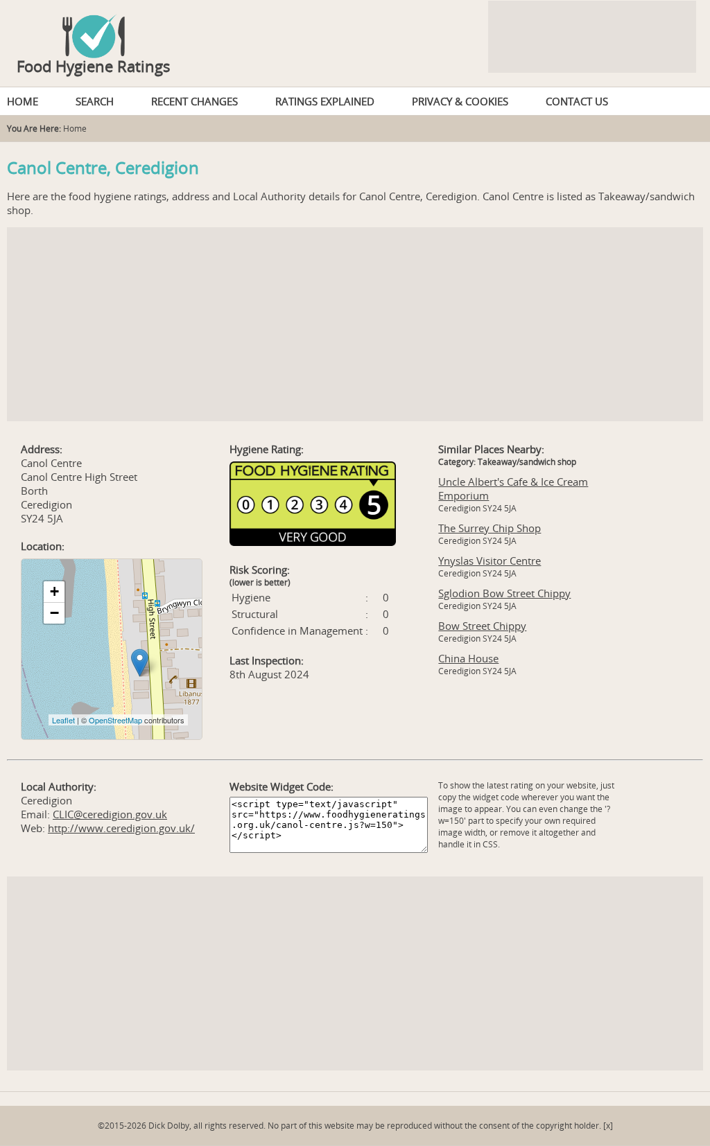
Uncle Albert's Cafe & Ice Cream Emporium (513, 488)
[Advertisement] (355, 324)
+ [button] (54, 591)
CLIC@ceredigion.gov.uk (110, 814)
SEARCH (95, 101)
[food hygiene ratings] (355, 29)
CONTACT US (577, 101)
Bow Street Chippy (482, 626)
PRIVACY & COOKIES (460, 101)
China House (468, 658)
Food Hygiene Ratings (94, 65)
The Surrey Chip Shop (489, 528)
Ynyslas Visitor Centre (489, 560)
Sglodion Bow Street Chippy (504, 593)
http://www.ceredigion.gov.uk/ (121, 828)
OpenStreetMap (115, 719)
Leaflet (63, 719)
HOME (22, 101)
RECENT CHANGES (194, 101)
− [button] (54, 613)
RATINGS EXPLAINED (324, 101)
